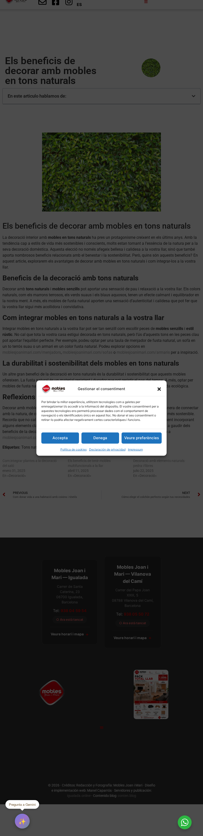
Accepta (60, 437)
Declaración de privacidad (107, 449)
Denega (100, 437)
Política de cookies (73, 449)
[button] (159, 388)
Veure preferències (141, 437)
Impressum (135, 449)
